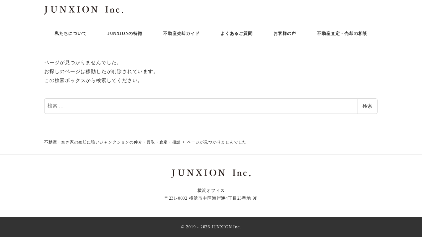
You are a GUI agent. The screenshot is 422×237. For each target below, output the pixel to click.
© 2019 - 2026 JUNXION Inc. (211, 226)
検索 (367, 106)
